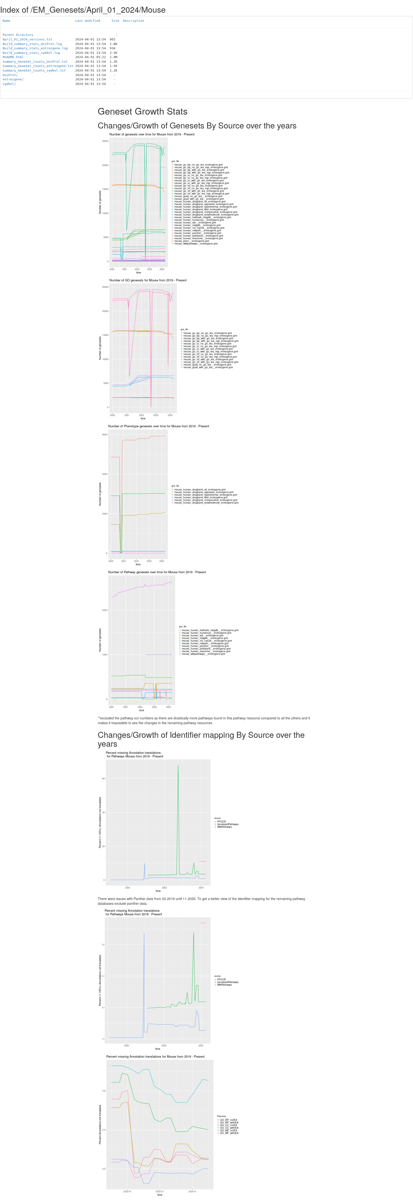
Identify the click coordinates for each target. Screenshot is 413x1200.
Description (133, 20)
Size (115, 20)
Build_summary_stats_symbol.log (31, 53)
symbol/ (9, 84)
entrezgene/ (13, 79)
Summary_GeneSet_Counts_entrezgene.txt (38, 66)
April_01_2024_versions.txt (27, 39)
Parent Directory (18, 35)
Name (6, 20)
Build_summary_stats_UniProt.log (32, 44)
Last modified (87, 20)
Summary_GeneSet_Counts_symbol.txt (34, 70)
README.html (13, 57)
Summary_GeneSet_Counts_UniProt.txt (35, 61)
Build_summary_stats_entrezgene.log (35, 48)
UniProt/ (10, 75)
